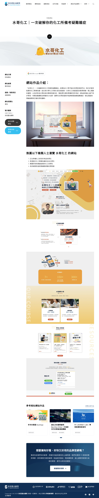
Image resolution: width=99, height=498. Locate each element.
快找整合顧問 (9, 115)
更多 (85, 4)
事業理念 (29, 4)
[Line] (93, 494)
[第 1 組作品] (59, 437)
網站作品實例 (75, 4)
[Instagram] (89, 494)
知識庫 (63, 4)
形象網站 (49, 18)
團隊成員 (38, 4)
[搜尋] (93, 4)
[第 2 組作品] (61, 437)
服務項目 (47, 4)
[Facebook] (85, 494)
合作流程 (55, 4)
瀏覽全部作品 (89, 406)
